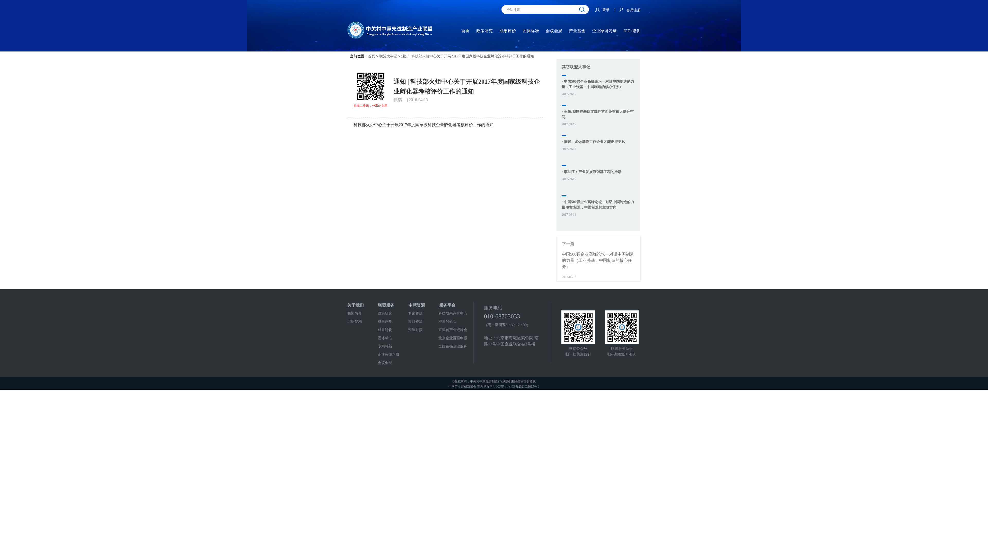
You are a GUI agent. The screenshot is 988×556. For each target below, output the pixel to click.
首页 (371, 56)
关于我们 (355, 305)
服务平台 (447, 305)
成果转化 (385, 330)
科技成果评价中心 (452, 313)
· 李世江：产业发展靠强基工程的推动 (592, 172)
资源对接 (415, 330)
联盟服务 (386, 305)
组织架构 (354, 322)
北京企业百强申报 (452, 338)
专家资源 (415, 313)
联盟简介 (354, 313)
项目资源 (415, 322)
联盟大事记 (388, 56)
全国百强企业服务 (452, 346)
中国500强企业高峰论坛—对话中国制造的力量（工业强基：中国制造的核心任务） (598, 260)
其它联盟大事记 (576, 67)
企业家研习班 (388, 355)
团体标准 (385, 338)
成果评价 (385, 322)
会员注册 (633, 10)
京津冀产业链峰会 (452, 330)
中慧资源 (417, 305)
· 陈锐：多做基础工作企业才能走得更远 (593, 142)
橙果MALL (447, 322)
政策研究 (385, 313)
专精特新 (385, 346)
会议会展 (385, 363)
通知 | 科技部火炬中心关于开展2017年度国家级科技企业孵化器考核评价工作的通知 (467, 56)
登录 (606, 10)
